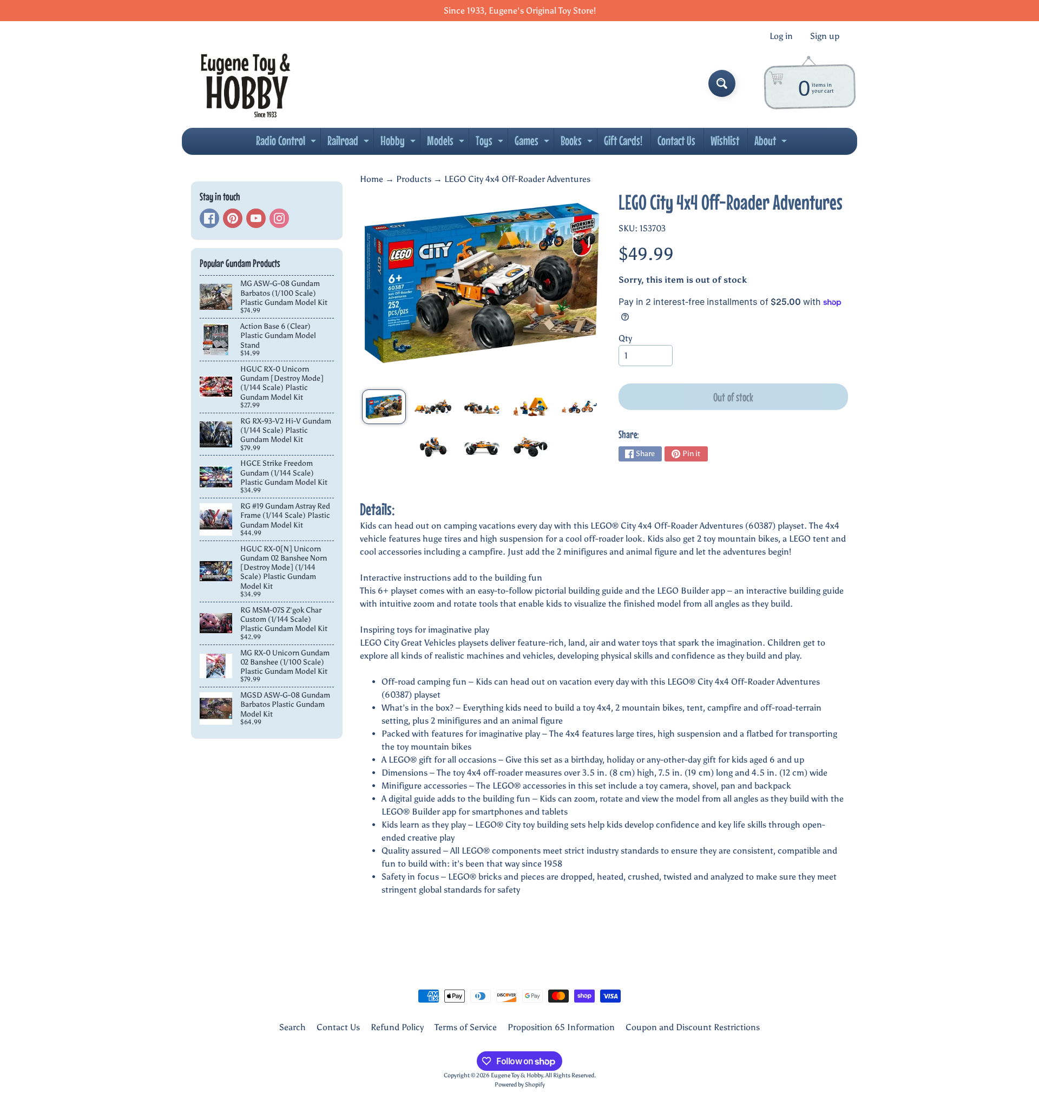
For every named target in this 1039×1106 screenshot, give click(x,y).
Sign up (824, 36)
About (772, 143)
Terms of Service (466, 1027)
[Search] (721, 83)
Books (578, 143)
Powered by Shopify (520, 1084)
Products (413, 179)
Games (533, 143)
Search (292, 1027)
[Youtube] (256, 218)
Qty (625, 338)
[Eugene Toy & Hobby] (245, 83)
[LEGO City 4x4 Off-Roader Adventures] (384, 406)
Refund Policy (397, 1027)
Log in (781, 36)
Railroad (349, 143)
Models (447, 143)
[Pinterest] (232, 218)
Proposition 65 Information (561, 1027)
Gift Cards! (623, 140)
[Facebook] (209, 218)
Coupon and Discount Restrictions (693, 1027)
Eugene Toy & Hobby (517, 1075)
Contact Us (676, 140)
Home (371, 179)
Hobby (399, 143)
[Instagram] (279, 218)
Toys (491, 143)
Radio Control (287, 143)
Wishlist (725, 140)
